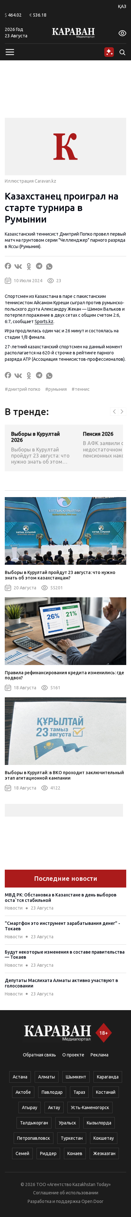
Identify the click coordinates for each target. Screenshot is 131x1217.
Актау (54, 1107)
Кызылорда (99, 1122)
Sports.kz (44, 321)
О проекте (73, 1054)
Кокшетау (103, 1138)
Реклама (99, 1054)
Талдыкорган (34, 1122)
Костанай (105, 1092)
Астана (20, 1076)
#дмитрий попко (22, 389)
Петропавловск (33, 1138)
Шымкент (76, 1076)
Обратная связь (39, 1054)
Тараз (79, 1092)
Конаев (74, 1153)
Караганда (108, 1076)
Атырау (29, 1107)
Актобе (23, 1092)
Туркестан (72, 1138)
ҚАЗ (122, 6)
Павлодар (52, 1092)
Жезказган (104, 1153)
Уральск (67, 1122)
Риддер (48, 1153)
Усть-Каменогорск (90, 1107)
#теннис (81, 389)
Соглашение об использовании (65, 1192)
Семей (22, 1153)
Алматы (46, 1076)
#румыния (56, 389)
